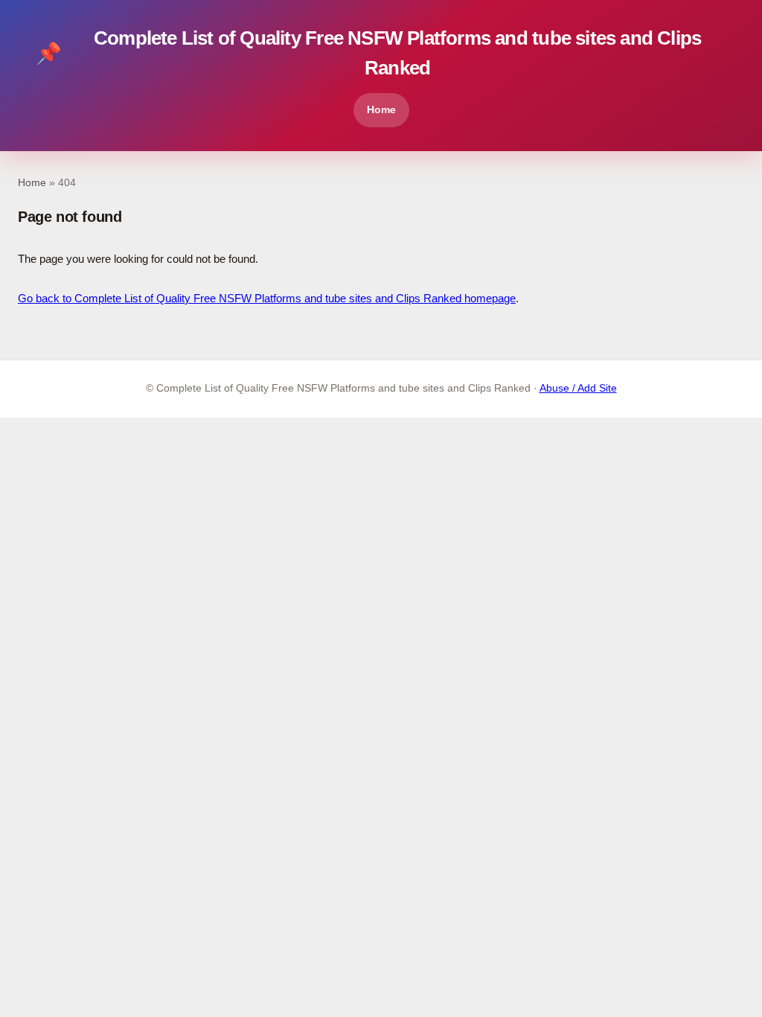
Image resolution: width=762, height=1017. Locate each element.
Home (381, 109)
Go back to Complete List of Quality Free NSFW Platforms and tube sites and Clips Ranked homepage (267, 298)
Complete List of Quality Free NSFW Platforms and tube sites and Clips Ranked (368, 53)
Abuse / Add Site (578, 388)
